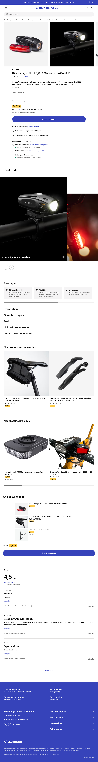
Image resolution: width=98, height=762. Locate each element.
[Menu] (6, 8)
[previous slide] (6, 267)
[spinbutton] (19, 99)
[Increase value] (23, 99)
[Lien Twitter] (9, 724)
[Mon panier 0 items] (92, 8)
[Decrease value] (14, 99)
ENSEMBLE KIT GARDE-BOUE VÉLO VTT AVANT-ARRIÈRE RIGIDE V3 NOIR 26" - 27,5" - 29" (70, 399)
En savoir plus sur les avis (12, 584)
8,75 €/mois (18, 109)
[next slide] (11, 267)
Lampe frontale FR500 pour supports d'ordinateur (24, 472)
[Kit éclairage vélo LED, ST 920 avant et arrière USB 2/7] (72, 44)
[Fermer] (92, 2)
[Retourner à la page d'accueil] (47, 8)
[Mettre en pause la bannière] (89, 2)
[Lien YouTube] (13, 724)
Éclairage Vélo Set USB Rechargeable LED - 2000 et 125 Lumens (71, 473)
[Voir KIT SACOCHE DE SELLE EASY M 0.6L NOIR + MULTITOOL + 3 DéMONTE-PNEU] (21, 522)
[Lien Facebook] (5, 724)
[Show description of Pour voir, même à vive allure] (63, 257)
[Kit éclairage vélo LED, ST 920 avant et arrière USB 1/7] (26, 44)
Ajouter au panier (49, 119)
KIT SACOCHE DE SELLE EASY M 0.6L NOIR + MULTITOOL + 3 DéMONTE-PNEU (26, 399)
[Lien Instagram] (18, 724)
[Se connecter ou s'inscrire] (87, 8)
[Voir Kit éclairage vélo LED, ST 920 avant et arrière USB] (21, 509)
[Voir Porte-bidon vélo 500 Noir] (21, 535)
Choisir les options (49, 553)
